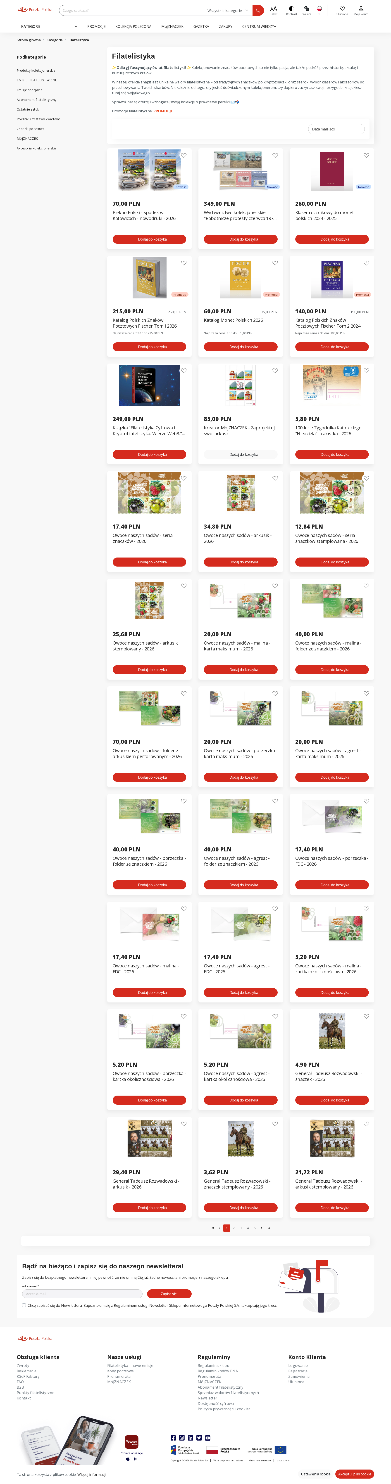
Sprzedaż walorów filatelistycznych (228, 1392)
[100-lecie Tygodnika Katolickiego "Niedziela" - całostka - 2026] (332, 385)
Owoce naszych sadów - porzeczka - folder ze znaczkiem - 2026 (149, 861)
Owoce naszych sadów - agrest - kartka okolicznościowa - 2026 (236, 1076)
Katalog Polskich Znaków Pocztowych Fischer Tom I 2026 (145, 323)
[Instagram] (182, 1438)
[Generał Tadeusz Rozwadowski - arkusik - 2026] (149, 1138)
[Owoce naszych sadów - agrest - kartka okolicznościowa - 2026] (241, 1031)
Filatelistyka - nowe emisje (130, 1365)
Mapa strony (283, 1460)
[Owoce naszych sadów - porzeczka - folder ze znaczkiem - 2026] (149, 816)
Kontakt (24, 1398)
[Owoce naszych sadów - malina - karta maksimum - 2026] (241, 600)
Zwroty (23, 1365)
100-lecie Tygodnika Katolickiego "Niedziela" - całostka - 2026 (328, 431)
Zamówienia (299, 1376)
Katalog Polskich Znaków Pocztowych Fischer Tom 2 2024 (327, 323)
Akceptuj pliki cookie (354, 1474)
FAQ (20, 1381)
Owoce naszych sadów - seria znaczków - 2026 (142, 538)
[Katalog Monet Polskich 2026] (241, 277)
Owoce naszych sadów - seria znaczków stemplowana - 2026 (326, 538)
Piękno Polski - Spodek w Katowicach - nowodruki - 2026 (144, 215)
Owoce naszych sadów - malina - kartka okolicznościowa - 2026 (328, 969)
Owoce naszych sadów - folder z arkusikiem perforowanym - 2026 (147, 753)
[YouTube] (207, 1438)
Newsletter (207, 1398)
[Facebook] (173, 1438)
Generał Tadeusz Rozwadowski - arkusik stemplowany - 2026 (328, 1184)
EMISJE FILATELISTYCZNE (37, 80)
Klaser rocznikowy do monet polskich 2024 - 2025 (324, 215)
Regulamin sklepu (213, 1365)
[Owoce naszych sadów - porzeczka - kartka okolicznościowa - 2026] (149, 1031)
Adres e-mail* (30, 1286)
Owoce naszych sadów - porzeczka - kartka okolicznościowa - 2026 (149, 1076)
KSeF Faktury (28, 1376)
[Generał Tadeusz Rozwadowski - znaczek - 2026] (332, 1031)
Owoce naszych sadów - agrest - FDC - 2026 (236, 969)
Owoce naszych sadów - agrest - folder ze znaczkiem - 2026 (236, 861)
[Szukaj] (258, 10)
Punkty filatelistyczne (35, 1392)
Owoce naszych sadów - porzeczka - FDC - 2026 (332, 861)
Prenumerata (119, 1376)
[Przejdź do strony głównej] (35, 9)
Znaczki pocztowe (31, 129)
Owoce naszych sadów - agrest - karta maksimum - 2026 (328, 753)
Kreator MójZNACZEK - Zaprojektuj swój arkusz (239, 431)
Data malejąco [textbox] (323, 129)
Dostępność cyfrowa (216, 1403)
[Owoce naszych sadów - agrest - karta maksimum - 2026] (332, 708)
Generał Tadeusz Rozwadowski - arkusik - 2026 (146, 1184)
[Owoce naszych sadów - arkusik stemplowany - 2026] (149, 600)
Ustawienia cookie (316, 1474)
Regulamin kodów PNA (218, 1370)
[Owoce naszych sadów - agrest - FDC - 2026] (241, 923)
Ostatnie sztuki (28, 109)
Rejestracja (298, 1370)
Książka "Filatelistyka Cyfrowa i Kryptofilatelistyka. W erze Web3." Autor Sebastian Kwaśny (147, 431)
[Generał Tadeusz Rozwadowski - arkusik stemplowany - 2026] (332, 1138)
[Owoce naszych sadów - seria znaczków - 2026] (149, 493)
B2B (20, 1387)
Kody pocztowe (120, 1370)
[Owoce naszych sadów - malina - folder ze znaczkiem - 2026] (332, 600)
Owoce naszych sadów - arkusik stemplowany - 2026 (145, 646)
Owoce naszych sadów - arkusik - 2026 (238, 538)
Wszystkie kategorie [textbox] (224, 10)
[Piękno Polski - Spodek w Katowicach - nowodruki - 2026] (149, 170)
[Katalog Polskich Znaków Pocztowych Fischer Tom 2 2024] (332, 277)
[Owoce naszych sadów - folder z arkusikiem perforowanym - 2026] (149, 708)
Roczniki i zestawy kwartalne (39, 119)
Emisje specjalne (30, 90)
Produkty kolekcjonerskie (36, 70)
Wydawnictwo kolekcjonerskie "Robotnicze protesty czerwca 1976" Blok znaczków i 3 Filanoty (240, 216)
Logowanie (298, 1365)
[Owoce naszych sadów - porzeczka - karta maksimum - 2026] (241, 708)
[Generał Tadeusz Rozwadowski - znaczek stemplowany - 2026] (241, 1138)
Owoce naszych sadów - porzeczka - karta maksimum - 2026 (240, 753)
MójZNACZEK (27, 138)
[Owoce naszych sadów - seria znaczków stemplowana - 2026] (332, 493)
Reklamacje (26, 1370)
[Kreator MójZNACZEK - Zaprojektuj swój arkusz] (241, 385)
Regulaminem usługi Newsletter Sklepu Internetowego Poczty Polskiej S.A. (177, 1305)
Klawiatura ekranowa (260, 1460)
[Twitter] (199, 1438)
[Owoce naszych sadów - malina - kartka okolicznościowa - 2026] (332, 923)
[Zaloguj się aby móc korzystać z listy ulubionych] (183, 155)
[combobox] (228, 10)
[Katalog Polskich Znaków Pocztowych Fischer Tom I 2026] (149, 277)
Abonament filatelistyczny (37, 99)
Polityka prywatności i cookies (224, 1408)
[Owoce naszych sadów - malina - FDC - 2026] (149, 923)
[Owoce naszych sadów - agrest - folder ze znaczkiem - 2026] (241, 816)
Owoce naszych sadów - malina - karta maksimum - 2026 (237, 646)
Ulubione (296, 1381)
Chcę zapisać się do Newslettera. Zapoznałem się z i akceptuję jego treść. (152, 1305)
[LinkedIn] (190, 1438)
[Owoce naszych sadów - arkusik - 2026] (241, 493)
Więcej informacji (91, 1474)
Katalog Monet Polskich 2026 (233, 320)
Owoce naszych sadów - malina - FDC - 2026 (146, 969)
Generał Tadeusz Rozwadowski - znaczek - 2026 (328, 1076)
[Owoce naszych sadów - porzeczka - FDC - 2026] (332, 816)
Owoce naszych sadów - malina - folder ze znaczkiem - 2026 (328, 646)
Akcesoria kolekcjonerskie (37, 148)
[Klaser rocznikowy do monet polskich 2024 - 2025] (332, 170)
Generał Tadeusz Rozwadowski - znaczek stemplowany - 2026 (237, 1184)
